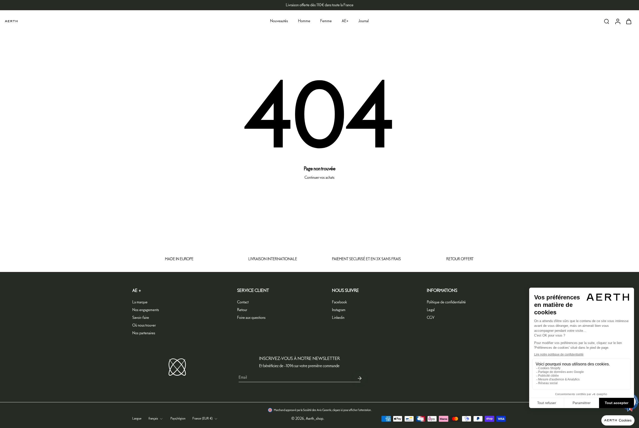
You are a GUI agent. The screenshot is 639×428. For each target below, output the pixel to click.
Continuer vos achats (319, 177)
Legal (431, 310)
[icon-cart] (628, 21)
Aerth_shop (314, 419)
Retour (242, 310)
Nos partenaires (143, 333)
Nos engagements (145, 310)
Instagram (338, 310)
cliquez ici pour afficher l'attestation (351, 410)
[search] (606, 21)
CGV (430, 318)
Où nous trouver (144, 325)
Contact (243, 302)
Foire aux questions (251, 318)
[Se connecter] (617, 21)
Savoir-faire (140, 318)
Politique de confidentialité (446, 302)
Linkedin (338, 318)
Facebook (339, 302)
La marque (140, 302)
